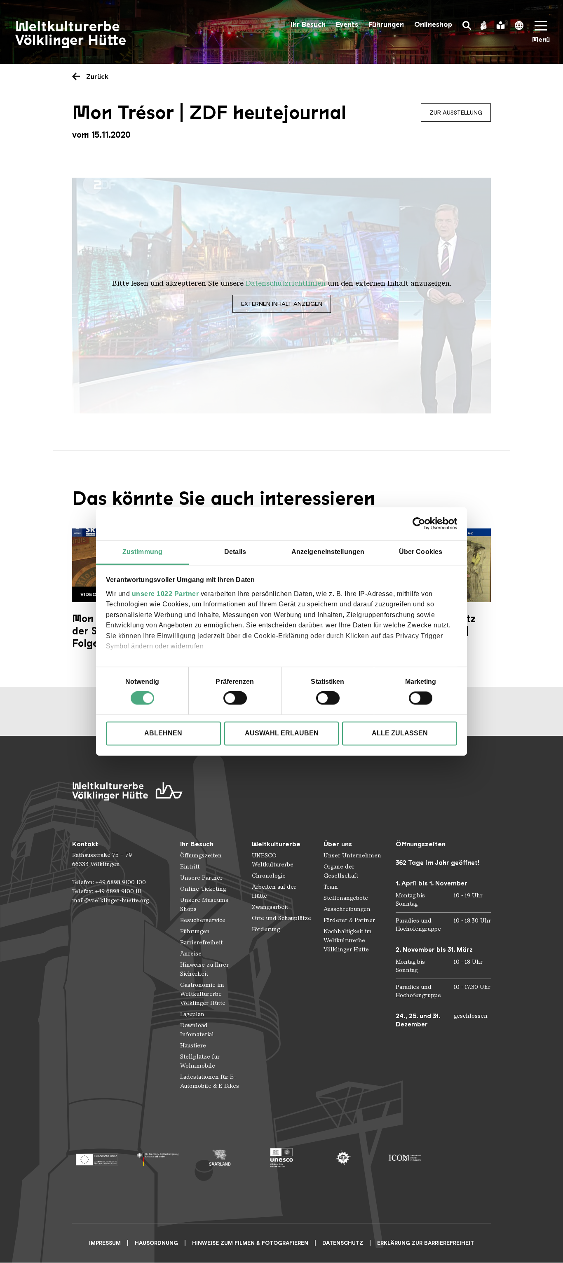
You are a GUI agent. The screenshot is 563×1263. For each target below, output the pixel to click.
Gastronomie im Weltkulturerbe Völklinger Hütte (202, 994)
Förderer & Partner (349, 920)
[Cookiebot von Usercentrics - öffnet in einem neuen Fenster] (421, 523)
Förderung (266, 929)
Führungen (386, 24)
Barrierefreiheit (201, 942)
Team (331, 887)
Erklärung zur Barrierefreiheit (425, 1243)
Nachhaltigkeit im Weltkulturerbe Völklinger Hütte (348, 940)
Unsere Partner (201, 878)
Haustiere (193, 1045)
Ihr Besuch (308, 24)
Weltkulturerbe (276, 844)
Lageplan (192, 1014)
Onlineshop (433, 24)
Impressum (105, 1243)
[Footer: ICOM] (404, 1157)
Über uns (338, 844)
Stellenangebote (346, 898)
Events (347, 24)
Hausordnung (156, 1243)
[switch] (235, 698)
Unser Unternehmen (352, 855)
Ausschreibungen (347, 909)
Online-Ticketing (203, 889)
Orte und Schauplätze (281, 918)
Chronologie (269, 876)
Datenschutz (342, 1243)
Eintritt (189, 867)
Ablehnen (163, 733)
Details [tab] (235, 551)
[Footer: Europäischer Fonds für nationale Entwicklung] (96, 1157)
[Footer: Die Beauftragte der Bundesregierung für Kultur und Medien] (158, 1157)
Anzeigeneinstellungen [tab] (327, 551)
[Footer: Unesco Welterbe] (281, 1157)
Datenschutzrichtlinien (286, 283)
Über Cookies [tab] (420, 551)
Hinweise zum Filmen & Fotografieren (250, 1243)
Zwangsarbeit (270, 907)
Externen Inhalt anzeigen (281, 303)
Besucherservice (202, 920)
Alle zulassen (400, 733)
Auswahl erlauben (282, 733)
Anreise (191, 954)
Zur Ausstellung (455, 112)
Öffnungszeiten (201, 855)
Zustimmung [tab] (142, 551)
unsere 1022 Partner (165, 593)
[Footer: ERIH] (343, 1157)
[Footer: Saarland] (219, 1157)
